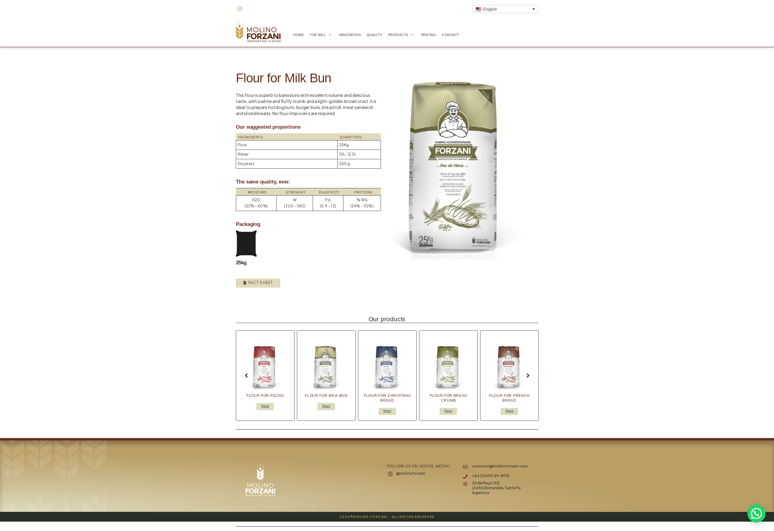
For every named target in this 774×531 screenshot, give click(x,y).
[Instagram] (240, 9)
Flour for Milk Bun (326, 396)
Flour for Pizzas (265, 396)
